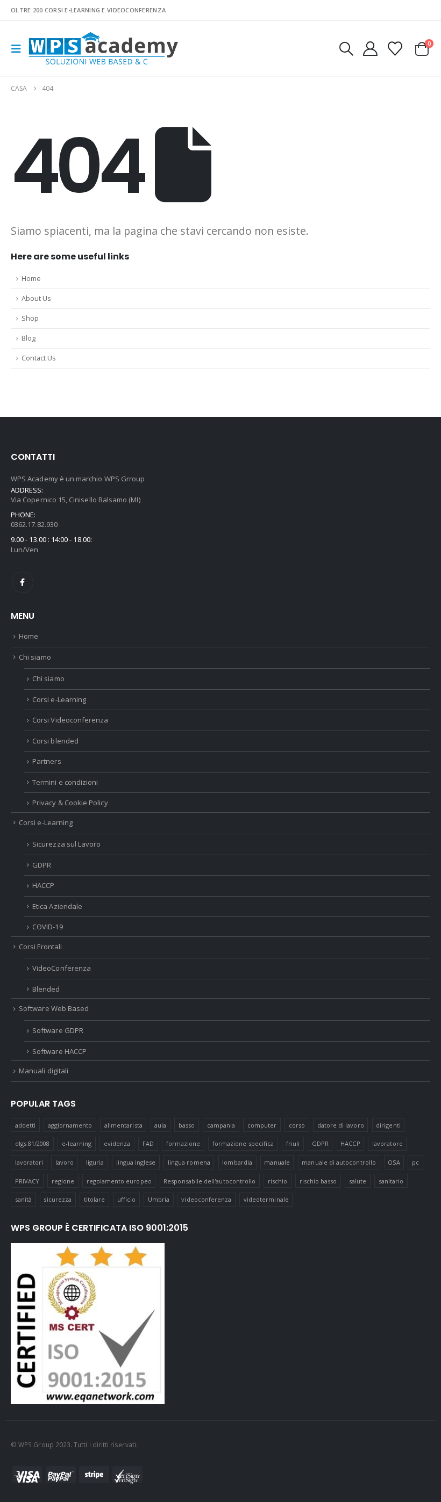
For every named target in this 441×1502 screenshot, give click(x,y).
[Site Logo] (103, 49)
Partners (46, 761)
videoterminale (266, 1199)
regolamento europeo (119, 1181)
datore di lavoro (340, 1125)
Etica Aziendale (57, 906)
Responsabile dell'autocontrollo (209, 1181)
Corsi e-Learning (59, 699)
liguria (95, 1162)
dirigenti (388, 1125)
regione (63, 1181)
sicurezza (58, 1199)
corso (297, 1125)
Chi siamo (35, 657)
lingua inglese (136, 1162)
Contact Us (39, 358)
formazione (183, 1143)
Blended (46, 989)
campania (221, 1125)
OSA (394, 1162)
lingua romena (189, 1162)
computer (262, 1125)
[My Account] (370, 48)
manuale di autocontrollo (339, 1162)
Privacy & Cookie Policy (70, 802)
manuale (276, 1162)
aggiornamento (70, 1125)
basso (187, 1125)
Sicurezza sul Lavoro (66, 844)
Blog (28, 338)
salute (357, 1181)
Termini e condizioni (65, 782)
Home (31, 278)
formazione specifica (243, 1143)
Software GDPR (57, 1030)
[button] (19, 49)
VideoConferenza (61, 968)
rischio (277, 1181)
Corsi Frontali (40, 946)
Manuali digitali (43, 1070)
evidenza (117, 1143)
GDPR (41, 865)
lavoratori (29, 1162)
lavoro (64, 1162)
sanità (23, 1199)
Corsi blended (55, 741)
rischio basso (318, 1181)
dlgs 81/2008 (32, 1143)
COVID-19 (47, 926)
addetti (25, 1125)
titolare (94, 1199)
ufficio (126, 1199)
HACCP (43, 885)
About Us (36, 298)
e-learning (77, 1143)
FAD (148, 1143)
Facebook (22, 582)
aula (160, 1125)
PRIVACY (27, 1181)
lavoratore (387, 1143)
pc (415, 1162)
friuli (293, 1143)
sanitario (391, 1181)
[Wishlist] (395, 48)
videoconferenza (206, 1199)
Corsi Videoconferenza (70, 720)
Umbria (158, 1199)
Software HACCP (59, 1051)
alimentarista (123, 1125)
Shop (30, 318)
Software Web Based (54, 1008)
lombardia (237, 1162)
